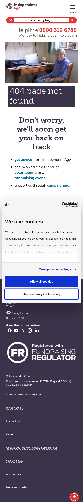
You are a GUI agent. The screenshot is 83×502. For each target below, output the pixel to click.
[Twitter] (23, 332)
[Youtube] (16, 332)
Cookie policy (14, 460)
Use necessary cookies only (41, 294)
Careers (11, 434)
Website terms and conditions (24, 394)
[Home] (21, 7)
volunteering (25, 172)
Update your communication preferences (31, 447)
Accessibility (13, 474)
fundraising (24, 178)
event (39, 178)
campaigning (58, 185)
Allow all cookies (41, 281)
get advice (23, 159)
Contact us (13, 421)
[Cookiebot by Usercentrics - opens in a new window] (62, 204)
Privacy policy (14, 407)
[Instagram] (29, 332)
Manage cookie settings (55, 269)
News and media (16, 487)
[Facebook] (9, 332)
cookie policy (62, 252)
